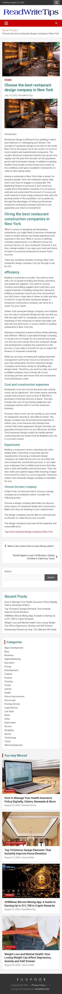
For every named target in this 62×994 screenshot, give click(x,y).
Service (8, 726)
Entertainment (11, 670)
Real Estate (10, 722)
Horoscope (10, 700)
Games (8, 689)
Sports (8, 734)
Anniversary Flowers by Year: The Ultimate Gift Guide (30, 629)
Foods (8, 80)
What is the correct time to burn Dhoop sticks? (31, 546)
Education (9, 662)
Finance (8, 677)
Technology (10, 737)
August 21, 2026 (12, 857)
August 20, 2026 (12, 965)
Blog (7, 651)
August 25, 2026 (12, 805)
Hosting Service (12, 704)
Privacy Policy (38, 985)
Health (8, 692)
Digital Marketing (13, 659)
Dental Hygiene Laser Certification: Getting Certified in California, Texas (33, 557)
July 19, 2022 (11, 95)
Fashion (8, 674)
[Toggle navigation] (6, 23)
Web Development (13, 745)
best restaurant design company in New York (31, 532)
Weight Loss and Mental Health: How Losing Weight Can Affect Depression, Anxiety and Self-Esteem (28, 958)
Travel (7, 741)
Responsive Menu (56, 2)
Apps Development (14, 647)
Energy (8, 666)
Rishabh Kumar (29, 805)
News (7, 715)
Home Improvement (14, 696)
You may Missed (15, 755)
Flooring (8, 681)
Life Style (9, 711)
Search (8, 571)
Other (7, 719)
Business (9, 655)
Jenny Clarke (28, 857)
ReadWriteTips (26, 95)
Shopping (9, 730)
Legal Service (11, 707)
